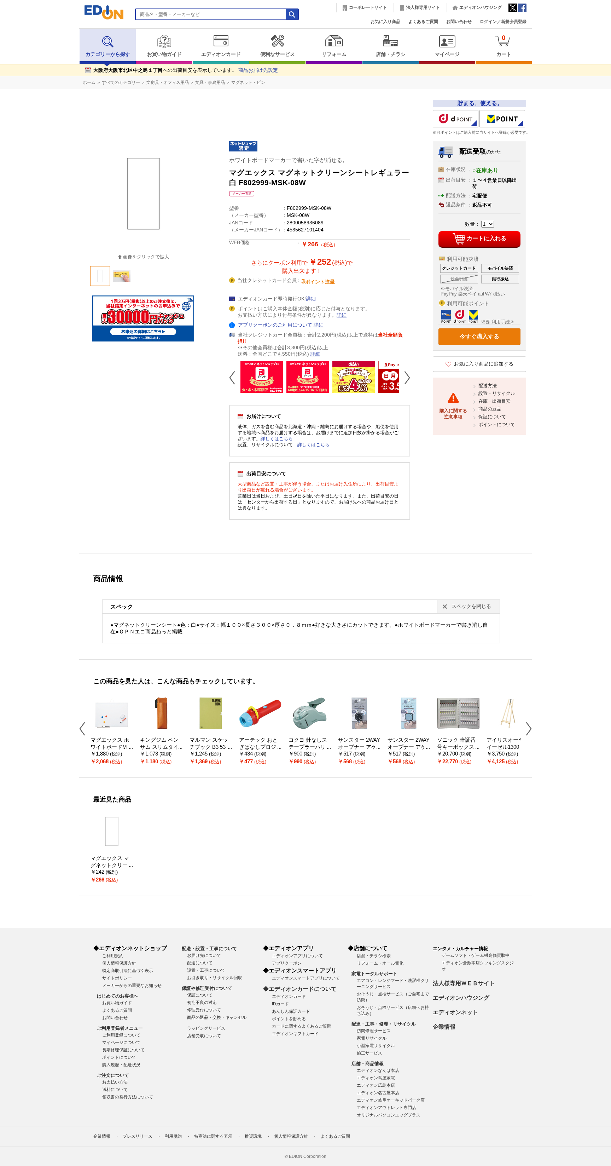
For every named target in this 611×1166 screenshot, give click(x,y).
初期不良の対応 (202, 1002)
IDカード (280, 1003)
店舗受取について (204, 1035)
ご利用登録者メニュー (120, 1028)
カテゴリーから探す (108, 54)
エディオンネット (455, 1012)
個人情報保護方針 (119, 963)
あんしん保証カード (291, 1011)
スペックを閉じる (471, 606)
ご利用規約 (112, 955)
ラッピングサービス (206, 1028)
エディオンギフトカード (295, 1033)
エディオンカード (221, 54)
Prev (234, 377)
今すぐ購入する (479, 336)
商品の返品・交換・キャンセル (216, 1017)
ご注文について (113, 1075)
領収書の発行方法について (127, 1097)
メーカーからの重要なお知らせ (132, 985)
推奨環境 (253, 1136)
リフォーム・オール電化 (380, 963)
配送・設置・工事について (209, 948)
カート (503, 45)
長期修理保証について (123, 1049)
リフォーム (334, 54)
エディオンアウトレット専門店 (386, 1107)
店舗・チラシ (391, 54)
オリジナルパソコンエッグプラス (388, 1115)
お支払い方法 (115, 1082)
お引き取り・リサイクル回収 (214, 977)
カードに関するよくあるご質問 (301, 1026)
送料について (115, 1089)
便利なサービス (277, 54)
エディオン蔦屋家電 (376, 1077)
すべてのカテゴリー (121, 82)
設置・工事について (206, 970)
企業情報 (444, 1027)
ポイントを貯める (289, 1018)
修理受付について (204, 1009)
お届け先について (204, 955)
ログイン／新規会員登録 (503, 21)
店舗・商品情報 (367, 1063)
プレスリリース (137, 1136)
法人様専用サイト (423, 7)
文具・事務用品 (210, 82)
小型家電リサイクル (376, 1045)
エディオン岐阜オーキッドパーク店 (391, 1100)
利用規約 (173, 1136)
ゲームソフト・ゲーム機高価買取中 (476, 955)
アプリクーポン (287, 963)
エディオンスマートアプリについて (306, 978)
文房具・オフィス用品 (167, 82)
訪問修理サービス (374, 1030)
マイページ (447, 54)
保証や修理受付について (207, 988)
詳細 (311, 298)
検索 (18, 62)
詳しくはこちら (277, 438)
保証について (492, 416)
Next (404, 377)
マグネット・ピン (248, 82)
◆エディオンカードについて (300, 989)
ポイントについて (496, 424)
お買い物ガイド (164, 54)
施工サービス (369, 1053)
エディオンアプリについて (297, 955)
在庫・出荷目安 (494, 401)
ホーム (89, 82)
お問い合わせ (459, 21)
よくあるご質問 (423, 21)
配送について (200, 962)
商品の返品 (489, 409)
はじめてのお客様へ (117, 996)
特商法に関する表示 (213, 1136)
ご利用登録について (121, 1035)
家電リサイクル (371, 1038)
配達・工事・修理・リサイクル (383, 1024)
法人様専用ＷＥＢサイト (464, 983)
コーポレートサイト (368, 7)
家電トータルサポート (374, 973)
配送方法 (487, 385)
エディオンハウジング (480, 7)
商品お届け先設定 (258, 70)
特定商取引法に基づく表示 (127, 970)
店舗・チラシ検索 (374, 955)
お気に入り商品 (385, 21)
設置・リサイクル (496, 393)
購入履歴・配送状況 (121, 1064)
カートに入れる (486, 238)
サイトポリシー (117, 978)
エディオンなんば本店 (378, 1070)
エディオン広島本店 (376, 1085)
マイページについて (121, 1042)
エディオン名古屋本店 (378, 1092)
